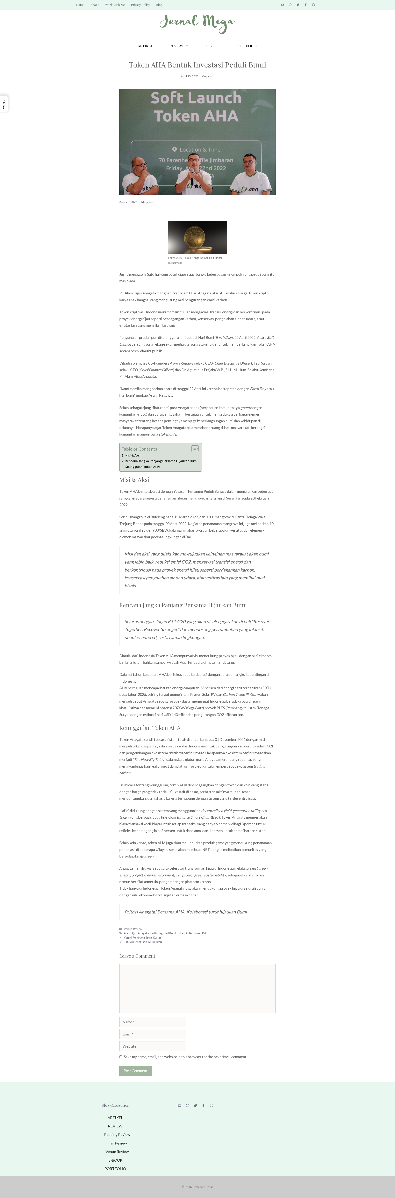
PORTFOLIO (246, 45)
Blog (159, 5)
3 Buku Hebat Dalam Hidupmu (143, 942)
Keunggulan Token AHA (142, 466)
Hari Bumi (170, 933)
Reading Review (117, 1134)
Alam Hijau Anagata (136, 933)
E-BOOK (212, 45)
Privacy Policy (140, 5)
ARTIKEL (145, 45)
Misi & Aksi (133, 455)
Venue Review (133, 929)
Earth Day (156, 933)
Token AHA (184, 933)
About (95, 5)
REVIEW (176, 45)
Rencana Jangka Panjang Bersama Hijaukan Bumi (161, 461)
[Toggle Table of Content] (193, 448)
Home (80, 5)
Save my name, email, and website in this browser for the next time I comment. (185, 1056)
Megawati (208, 76)
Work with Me (115, 5)
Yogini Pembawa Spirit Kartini (142, 937)
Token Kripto (201, 933)
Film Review (117, 1143)
